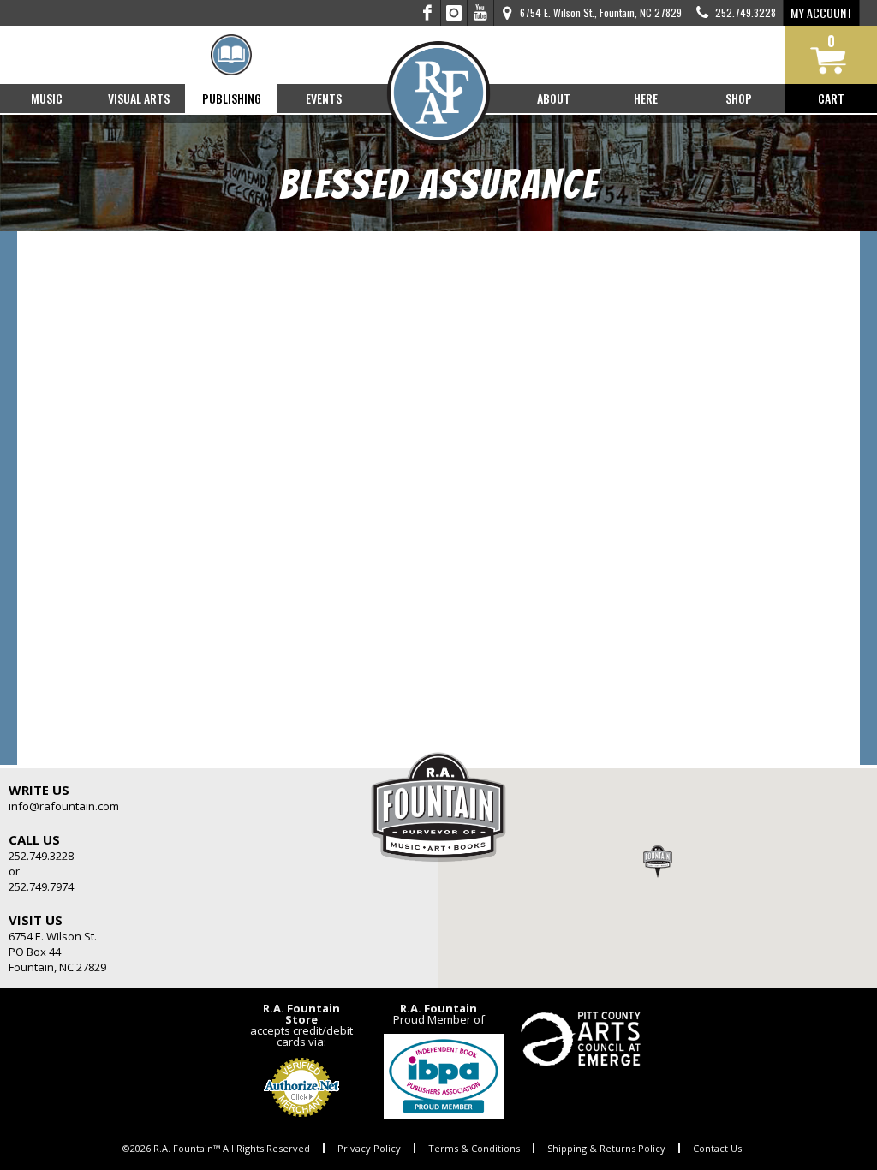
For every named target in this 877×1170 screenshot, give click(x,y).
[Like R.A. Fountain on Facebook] (428, 13)
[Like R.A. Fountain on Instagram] (454, 13)
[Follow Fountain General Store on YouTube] (480, 13)
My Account (821, 12)
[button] (657, 861)
